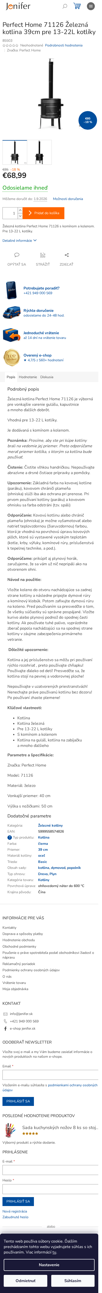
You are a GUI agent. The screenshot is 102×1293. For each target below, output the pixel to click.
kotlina (43, 867)
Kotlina (44, 837)
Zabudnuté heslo (15, 1217)
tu (54, 1252)
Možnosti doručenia (68, 199)
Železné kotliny (50, 825)
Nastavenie (49, 1265)
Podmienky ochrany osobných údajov (31, 970)
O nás (7, 976)
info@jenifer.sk (21, 1013)
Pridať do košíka (46, 213)
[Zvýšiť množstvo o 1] (20, 210)
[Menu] (91, 6)
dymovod (58, 867)
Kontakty (9, 927)
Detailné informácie (17, 240)
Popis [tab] (11, 377)
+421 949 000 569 (24, 1021)
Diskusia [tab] (46, 377)
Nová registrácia (14, 1211)
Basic (42, 861)
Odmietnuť (25, 1281)
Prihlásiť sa (18, 1101)
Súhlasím (72, 1281)
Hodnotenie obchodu (18, 940)
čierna (43, 843)
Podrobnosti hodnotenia (63, 45)
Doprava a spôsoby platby (22, 933)
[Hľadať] (65, 6)
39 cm (43, 849)
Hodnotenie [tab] (28, 377)
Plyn (53, 874)
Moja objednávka (15, 989)
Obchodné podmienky (19, 946)
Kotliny (43, 880)
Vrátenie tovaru (14, 982)
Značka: (24, 50)
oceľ (41, 855)
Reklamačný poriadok (18, 964)
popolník (74, 867)
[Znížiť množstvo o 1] (20, 216)
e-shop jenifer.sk (22, 1028)
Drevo (43, 874)
